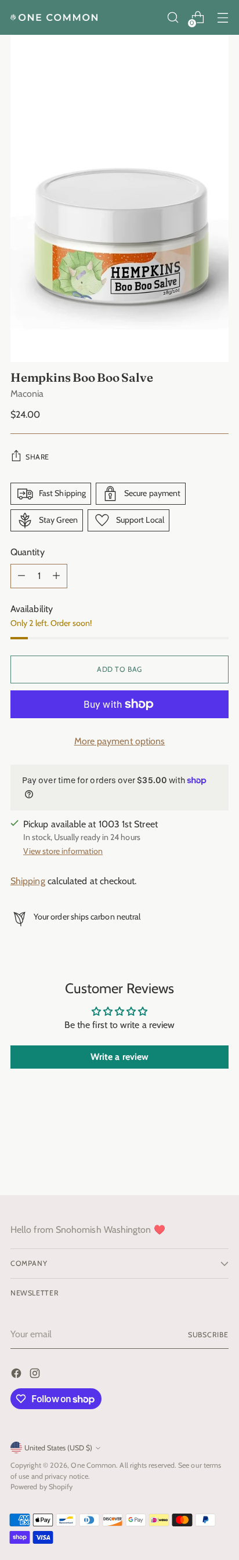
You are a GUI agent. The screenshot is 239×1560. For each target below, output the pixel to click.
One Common (93, 1465)
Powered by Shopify (41, 1486)
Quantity (27, 552)
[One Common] (53, 17)
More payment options (119, 741)
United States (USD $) (58, 1447)
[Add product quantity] (56, 576)
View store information (63, 851)
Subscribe (208, 1334)
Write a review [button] (119, 1056)
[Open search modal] (172, 18)
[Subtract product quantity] (21, 576)
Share (37, 457)
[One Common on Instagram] (36, 1375)
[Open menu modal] (222, 18)
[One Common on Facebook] (17, 1375)
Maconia (27, 393)
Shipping (27, 880)
